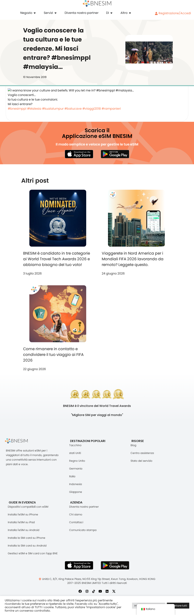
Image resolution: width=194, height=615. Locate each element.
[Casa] (97, 3)
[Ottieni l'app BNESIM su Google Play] (115, 565)
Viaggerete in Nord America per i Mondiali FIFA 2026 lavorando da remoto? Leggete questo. (132, 259)
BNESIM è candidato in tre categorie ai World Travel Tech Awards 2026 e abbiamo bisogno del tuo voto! (56, 259)
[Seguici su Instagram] (87, 591)
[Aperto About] (111, 13)
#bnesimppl (17, 108)
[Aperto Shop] (34, 13)
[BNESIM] (19, 441)
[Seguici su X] (114, 591)
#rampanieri (111, 108)
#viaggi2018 (91, 108)
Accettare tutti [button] (178, 605)
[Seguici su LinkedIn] (107, 591)
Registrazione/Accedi (174, 13)
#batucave (73, 108)
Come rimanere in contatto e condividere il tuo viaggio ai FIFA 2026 (53, 354)
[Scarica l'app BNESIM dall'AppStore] (79, 565)
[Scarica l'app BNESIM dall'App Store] (79, 154)
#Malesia (34, 108)
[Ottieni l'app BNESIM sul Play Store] (115, 154)
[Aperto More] (129, 13)
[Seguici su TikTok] (93, 591)
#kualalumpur (53, 108)
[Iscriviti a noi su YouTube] (100, 591)
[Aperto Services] (55, 13)
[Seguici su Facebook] (80, 591)
